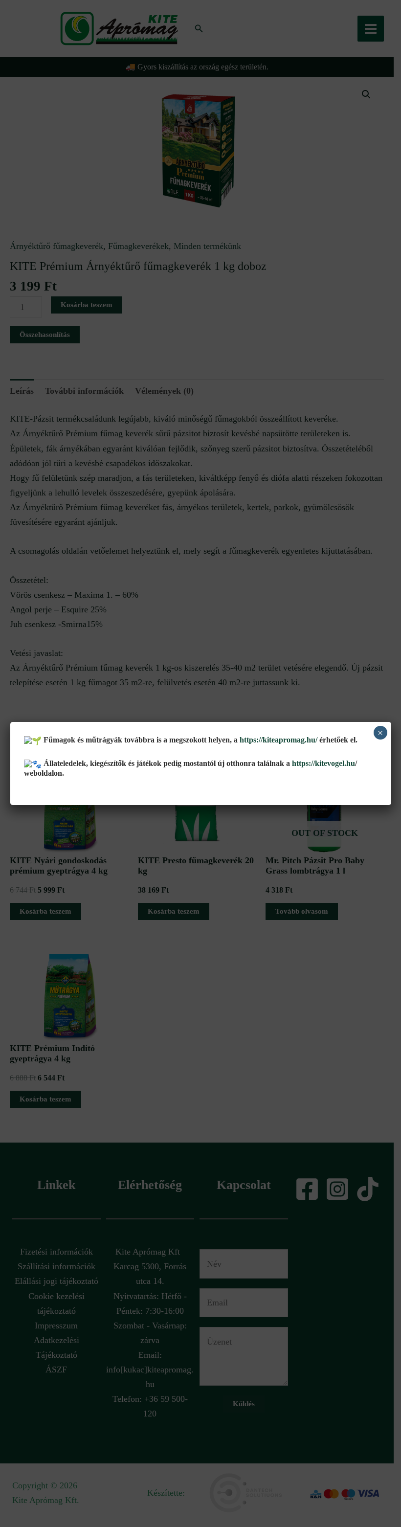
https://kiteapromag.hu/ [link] (278, 740)
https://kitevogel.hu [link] (322, 763)
